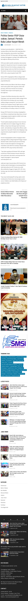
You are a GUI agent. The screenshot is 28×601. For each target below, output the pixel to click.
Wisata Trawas (8, 375)
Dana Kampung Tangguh (11, 358)
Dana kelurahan (20, 358)
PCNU (2, 371)
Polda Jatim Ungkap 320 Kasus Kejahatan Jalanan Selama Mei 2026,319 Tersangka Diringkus (17, 448)
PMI (20, 371)
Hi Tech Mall (10, 362)
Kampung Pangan (13, 366)
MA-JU (16, 368)
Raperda (15, 373)
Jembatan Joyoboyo (5, 366)
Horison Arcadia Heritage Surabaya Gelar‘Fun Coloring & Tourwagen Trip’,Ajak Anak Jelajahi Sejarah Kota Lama (18, 396)
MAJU (18, 370)
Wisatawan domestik (15, 375)
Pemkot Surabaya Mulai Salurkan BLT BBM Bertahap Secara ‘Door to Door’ (11, 238)
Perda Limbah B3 (15, 371)
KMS (19, 366)
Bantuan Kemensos (12, 356)
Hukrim (2, 495)
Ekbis (14, 360)
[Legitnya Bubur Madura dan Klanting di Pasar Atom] (5, 532)
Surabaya (11, 32)
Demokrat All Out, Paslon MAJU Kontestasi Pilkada (17, 552)
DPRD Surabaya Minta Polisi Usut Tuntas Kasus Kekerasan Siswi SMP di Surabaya (13, 262)
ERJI (17, 360)
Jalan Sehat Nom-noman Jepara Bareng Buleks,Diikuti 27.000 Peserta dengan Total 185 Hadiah (18, 386)
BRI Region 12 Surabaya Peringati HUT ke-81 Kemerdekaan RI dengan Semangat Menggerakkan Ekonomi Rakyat (18, 422)
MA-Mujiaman (20, 368)
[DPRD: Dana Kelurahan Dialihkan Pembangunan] (5, 539)
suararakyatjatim (7, 44)
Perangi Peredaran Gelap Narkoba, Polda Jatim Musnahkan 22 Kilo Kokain (17, 465)
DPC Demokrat (9, 360)
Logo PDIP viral (10, 368)
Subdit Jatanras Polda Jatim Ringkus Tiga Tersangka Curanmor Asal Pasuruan (18, 473)
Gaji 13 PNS (21, 360)
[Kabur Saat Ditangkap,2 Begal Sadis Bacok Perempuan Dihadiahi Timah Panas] (5, 455)
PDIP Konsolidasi (8, 371)
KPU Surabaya (4, 368)
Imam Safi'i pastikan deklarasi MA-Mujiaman (9, 364)
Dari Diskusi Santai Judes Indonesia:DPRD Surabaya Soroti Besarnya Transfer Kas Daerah (17, 413)
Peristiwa (3, 502)
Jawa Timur (20, 364)
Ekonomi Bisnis (4, 493)
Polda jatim (3, 373)
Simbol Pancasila (21, 373)
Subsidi (2, 375)
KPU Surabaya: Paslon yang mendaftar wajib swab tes (13, 546)
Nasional (3, 500)
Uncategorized (4, 507)
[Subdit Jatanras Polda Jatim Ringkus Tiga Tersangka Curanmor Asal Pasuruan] (5, 472)
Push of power (9, 373)
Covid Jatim (3, 358)
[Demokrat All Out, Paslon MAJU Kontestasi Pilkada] (5, 552)
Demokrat (3, 360)
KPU (22, 366)
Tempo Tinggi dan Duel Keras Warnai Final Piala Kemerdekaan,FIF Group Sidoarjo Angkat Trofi (18, 404)
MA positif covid (23, 370)
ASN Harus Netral (4, 356)
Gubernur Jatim (4, 362)
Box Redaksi (4, 490)
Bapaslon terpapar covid (21, 356)
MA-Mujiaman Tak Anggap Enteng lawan (8, 370)
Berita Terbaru (4, 32)
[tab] (4, 519)
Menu (4, 10)
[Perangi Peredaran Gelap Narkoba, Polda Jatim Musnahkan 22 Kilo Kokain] (5, 463)
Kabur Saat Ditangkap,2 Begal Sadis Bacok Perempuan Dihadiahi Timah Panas (18, 456)
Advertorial (3, 485)
